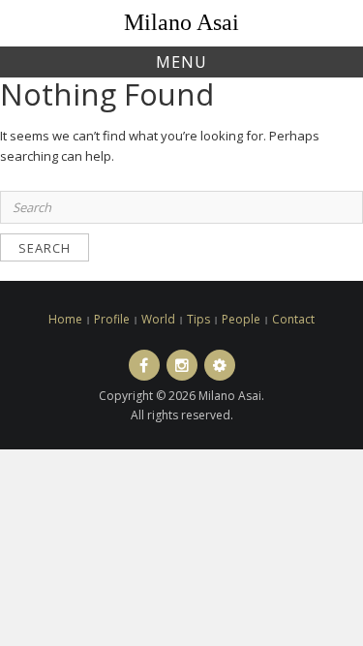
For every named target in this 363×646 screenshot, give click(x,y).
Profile (112, 319)
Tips (198, 319)
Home (65, 319)
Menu (181, 62)
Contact (293, 319)
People (241, 319)
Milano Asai (181, 22)
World (158, 319)
